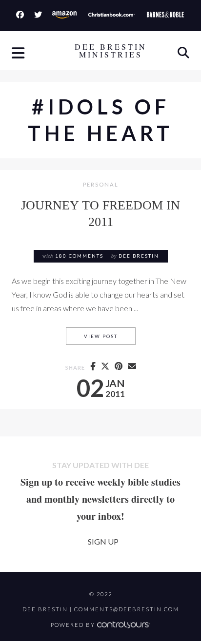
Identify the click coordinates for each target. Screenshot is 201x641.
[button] (19, 54)
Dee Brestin (139, 256)
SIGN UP (103, 541)
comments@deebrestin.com (126, 609)
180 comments (79, 256)
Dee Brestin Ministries (111, 50)
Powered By (74, 625)
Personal (101, 185)
